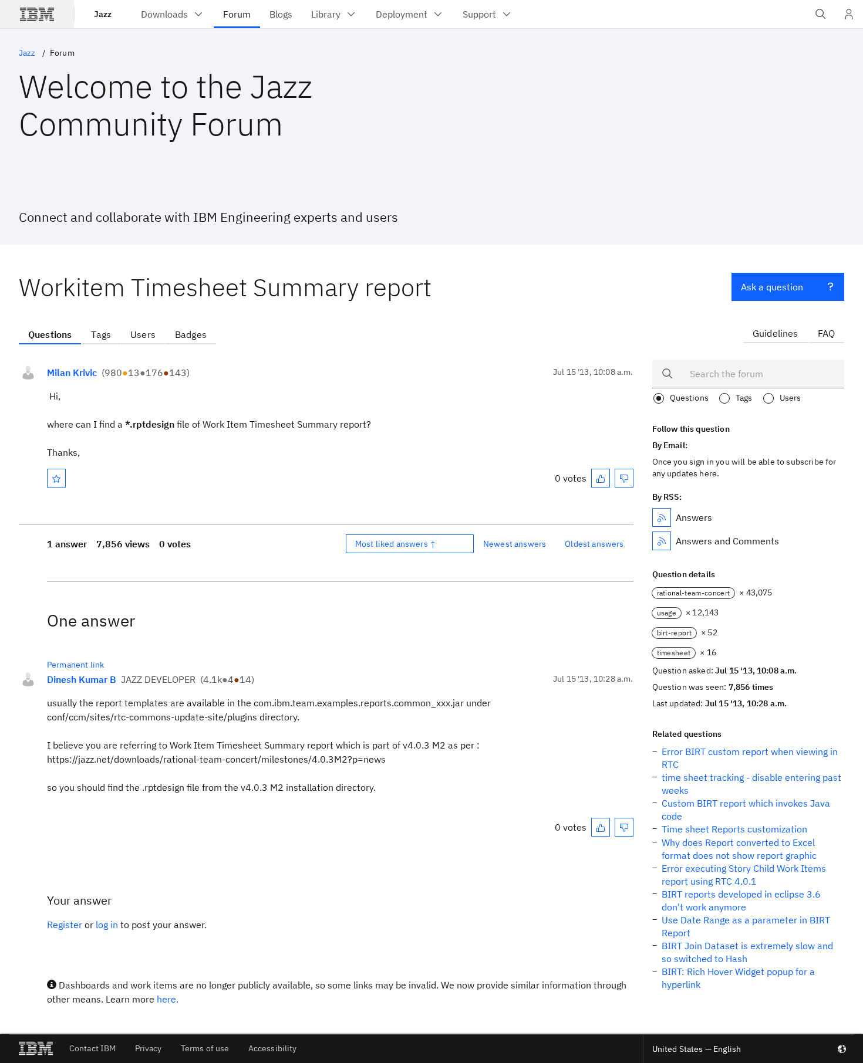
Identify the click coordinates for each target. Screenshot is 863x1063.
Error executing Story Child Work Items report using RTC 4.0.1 (744, 874)
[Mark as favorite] (56, 478)
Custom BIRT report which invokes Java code (746, 809)
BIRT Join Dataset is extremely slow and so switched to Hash (747, 952)
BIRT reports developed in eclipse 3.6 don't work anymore (741, 900)
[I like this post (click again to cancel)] (600, 478)
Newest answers (514, 544)
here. (167, 999)
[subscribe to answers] (661, 517)
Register (64, 924)
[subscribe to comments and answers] (661, 541)
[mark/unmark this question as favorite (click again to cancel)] (56, 478)
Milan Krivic (72, 372)
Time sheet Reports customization (734, 829)
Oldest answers (594, 544)
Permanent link (75, 664)
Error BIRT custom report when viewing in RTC (750, 758)
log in (107, 924)
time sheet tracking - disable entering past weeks (751, 783)
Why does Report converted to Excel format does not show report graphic (739, 849)
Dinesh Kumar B (81, 679)
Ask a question (772, 287)
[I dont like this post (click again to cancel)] (624, 478)
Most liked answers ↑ (395, 544)
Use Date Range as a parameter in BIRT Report (746, 926)
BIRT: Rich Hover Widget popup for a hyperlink (738, 978)
